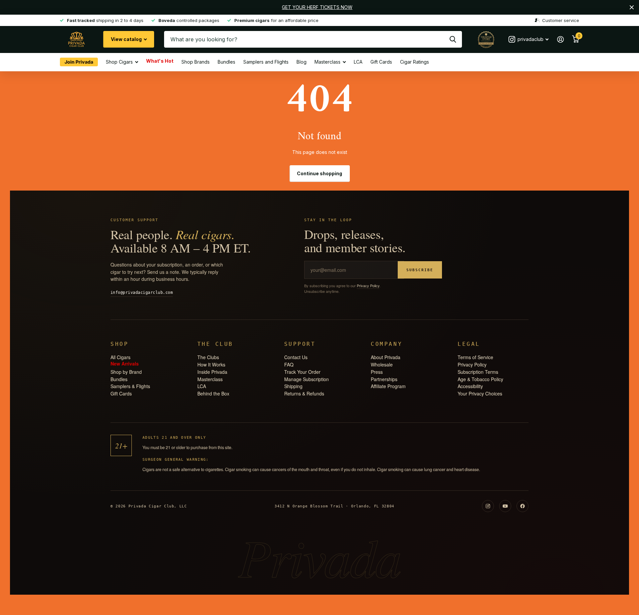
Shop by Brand (126, 371)
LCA (358, 62)
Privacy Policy (368, 285)
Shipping (293, 386)
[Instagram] (488, 506)
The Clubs (208, 357)
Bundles (226, 62)
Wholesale (382, 364)
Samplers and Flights (266, 62)
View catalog (127, 39)
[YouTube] (505, 506)
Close (631, 7)
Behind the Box (213, 393)
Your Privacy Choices (480, 393)
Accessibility (470, 386)
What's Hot (159, 62)
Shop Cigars (119, 62)
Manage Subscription (306, 379)
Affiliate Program (388, 386)
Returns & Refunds (304, 393)
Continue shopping (319, 173)
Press (377, 371)
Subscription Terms (478, 371)
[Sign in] (560, 39)
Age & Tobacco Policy (480, 379)
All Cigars (120, 357)
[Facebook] (523, 506)
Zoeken (453, 39)
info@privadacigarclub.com (141, 292)
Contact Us (296, 357)
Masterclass (327, 62)
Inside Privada (212, 371)
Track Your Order (302, 371)
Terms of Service (475, 357)
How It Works (211, 364)
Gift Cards (381, 62)
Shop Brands (195, 62)
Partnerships (384, 379)
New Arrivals (124, 364)
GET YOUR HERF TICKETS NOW (317, 7)
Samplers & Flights (130, 386)
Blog (302, 62)
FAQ (289, 364)
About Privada (385, 357)
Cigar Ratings (414, 62)
